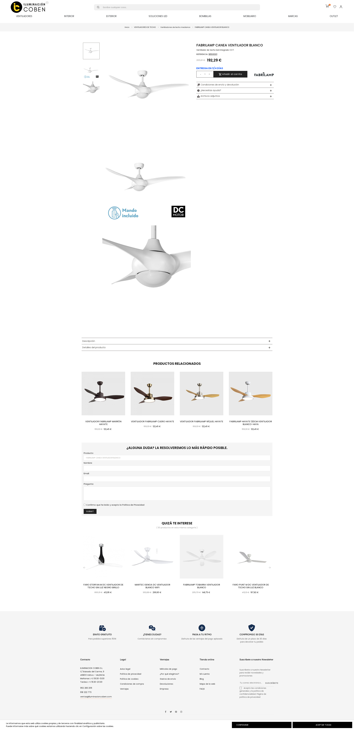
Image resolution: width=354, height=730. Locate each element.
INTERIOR (69, 16)
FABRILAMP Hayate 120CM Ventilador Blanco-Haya (250, 423)
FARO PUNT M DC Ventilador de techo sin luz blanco (251, 586)
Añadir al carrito (232, 74)
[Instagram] (181, 712)
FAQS (202, 688)
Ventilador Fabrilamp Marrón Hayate (103, 423)
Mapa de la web (207, 684)
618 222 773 (86, 692)
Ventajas (124, 688)
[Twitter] (171, 712)
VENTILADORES (24, 16)
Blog (202, 679)
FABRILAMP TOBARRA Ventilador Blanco (201, 586)
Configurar (242, 724)
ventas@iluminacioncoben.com (96, 696)
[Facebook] (165, 712)
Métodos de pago (168, 669)
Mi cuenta (204, 674)
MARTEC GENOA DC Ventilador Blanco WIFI (152, 586)
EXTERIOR (111, 16)
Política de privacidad (130, 674)
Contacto (204, 669)
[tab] (235, 85)
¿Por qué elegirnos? (169, 674)
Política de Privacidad (133, 504)
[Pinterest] (176, 712)
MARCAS (293, 16)
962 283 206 (86, 688)
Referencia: (202, 54)
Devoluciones (166, 684)
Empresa (164, 688)
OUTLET (334, 16)
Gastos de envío (168, 679)
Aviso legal (125, 669)
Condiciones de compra (132, 684)
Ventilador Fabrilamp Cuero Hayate (152, 421)
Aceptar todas (323, 724)
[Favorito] (334, 7)
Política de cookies (129, 679)
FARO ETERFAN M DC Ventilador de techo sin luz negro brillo (103, 586)
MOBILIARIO (249, 16)
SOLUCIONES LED (158, 16)
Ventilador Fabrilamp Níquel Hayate (201, 421)
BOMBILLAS (205, 16)
